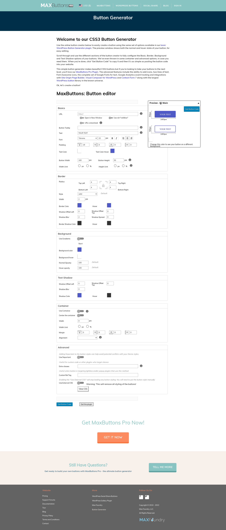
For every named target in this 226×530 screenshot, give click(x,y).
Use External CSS (66, 383)
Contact (45, 523)
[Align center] (127, 138)
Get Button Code (192, 109)
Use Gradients (64, 239)
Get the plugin (86, 404)
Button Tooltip (64, 128)
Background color (66, 251)
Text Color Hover (102, 152)
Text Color (63, 152)
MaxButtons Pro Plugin (87, 72)
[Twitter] (147, 497)
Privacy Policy (47, 516)
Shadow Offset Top (97, 212)
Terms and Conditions (50, 519)
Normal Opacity (65, 263)
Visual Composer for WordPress (101, 77)
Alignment (63, 338)
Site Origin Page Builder (73, 77)
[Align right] (131, 138)
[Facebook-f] (141, 497)
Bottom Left (83, 190)
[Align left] (123, 138)
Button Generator (99, 509)
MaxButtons (103, 6)
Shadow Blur (64, 217)
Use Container (64, 311)
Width (61, 199)
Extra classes (64, 366)
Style (61, 194)
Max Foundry (97, 505)
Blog (166, 6)
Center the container (67, 315)
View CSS (83, 389)
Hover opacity (64, 268)
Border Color (64, 206)
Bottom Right (123, 190)
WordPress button (65, 80)
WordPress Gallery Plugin (102, 501)
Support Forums (48, 500)
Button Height (104, 160)
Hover (94, 206)
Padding (62, 145)
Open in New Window (93, 118)
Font (61, 140)
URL (60, 114)
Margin (62, 332)
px (83, 166)
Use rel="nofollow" (121, 118)
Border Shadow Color (67, 224)
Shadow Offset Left (66, 212)
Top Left (82, 183)
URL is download (91, 123)
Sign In (177, 6)
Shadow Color (64, 296)
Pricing (45, 496)
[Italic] (116, 138)
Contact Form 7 (129, 77)
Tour (44, 508)
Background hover (66, 257)
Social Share (150, 6)
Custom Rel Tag (65, 375)
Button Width (64, 160)
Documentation (48, 504)
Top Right (122, 183)
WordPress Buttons (127, 6)
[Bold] (112, 138)
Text (60, 133)
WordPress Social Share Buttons (104, 496)
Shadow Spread (98, 217)
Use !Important (65, 357)
